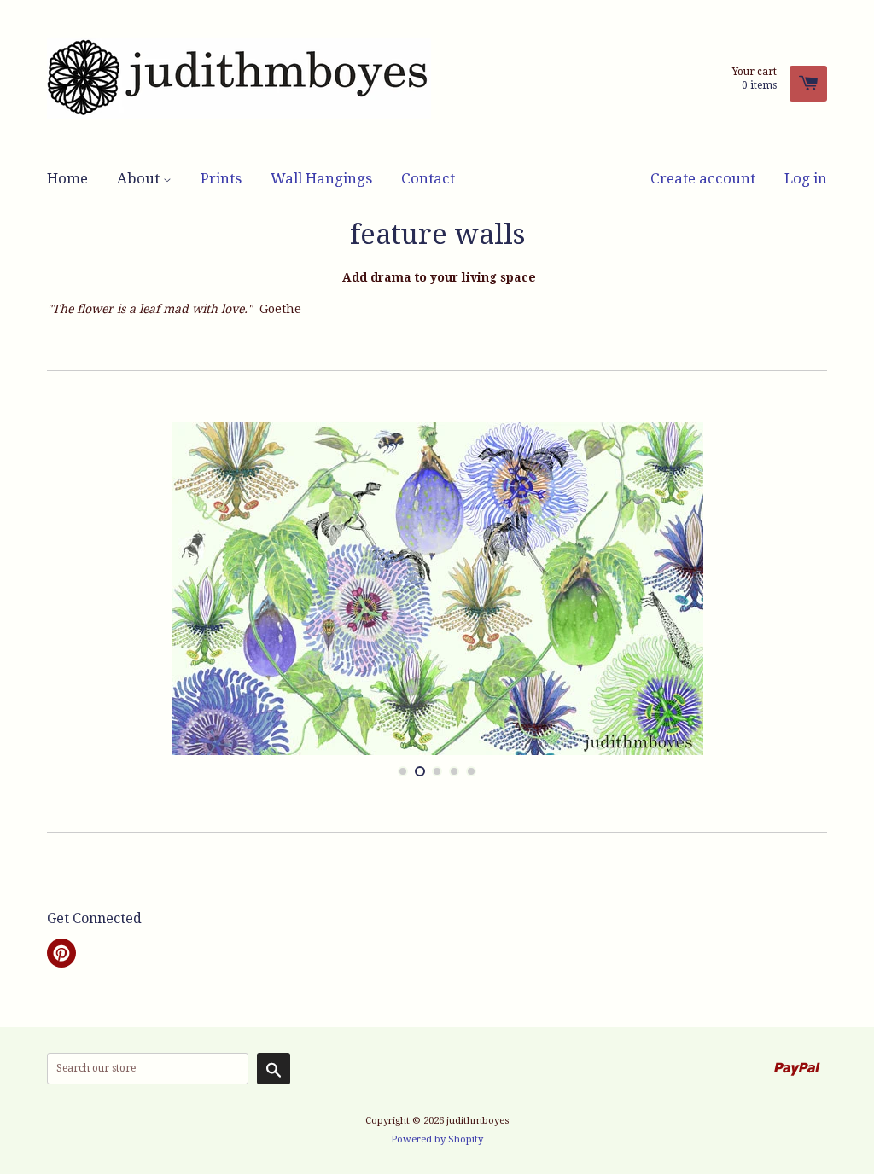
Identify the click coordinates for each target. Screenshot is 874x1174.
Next (799, 588)
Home (67, 178)
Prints (221, 178)
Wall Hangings (321, 178)
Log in (805, 178)
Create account (702, 178)
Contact (428, 178)
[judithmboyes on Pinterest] (61, 955)
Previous (74, 588)
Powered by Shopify (437, 1139)
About (140, 178)
